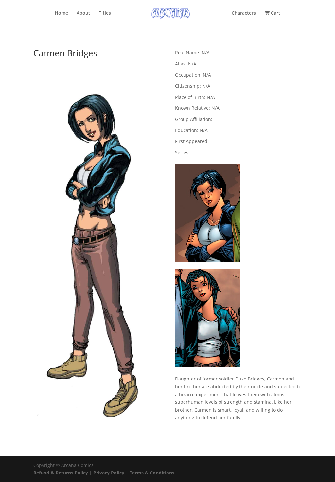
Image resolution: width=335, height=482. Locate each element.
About (83, 13)
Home (61, 13)
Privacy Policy (109, 473)
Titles (105, 13)
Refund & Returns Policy (60, 473)
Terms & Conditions (152, 473)
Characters (244, 13)
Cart (275, 13)
